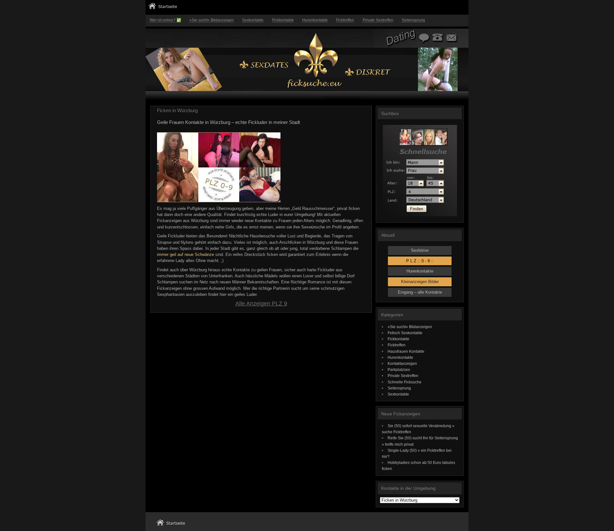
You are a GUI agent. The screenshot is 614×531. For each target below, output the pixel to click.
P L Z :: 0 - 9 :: (420, 260)
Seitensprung (413, 20)
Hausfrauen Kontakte (406, 351)
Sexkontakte (253, 20)
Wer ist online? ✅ (165, 20)
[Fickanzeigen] (162, 7)
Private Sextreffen (378, 20)
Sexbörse (420, 250)
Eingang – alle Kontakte (420, 292)
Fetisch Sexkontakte (405, 333)
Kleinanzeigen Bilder (420, 281)
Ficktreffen (345, 20)
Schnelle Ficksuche (404, 382)
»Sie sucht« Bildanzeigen (211, 20)
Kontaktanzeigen (402, 363)
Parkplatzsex (399, 369)
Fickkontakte (283, 20)
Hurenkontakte (315, 20)
